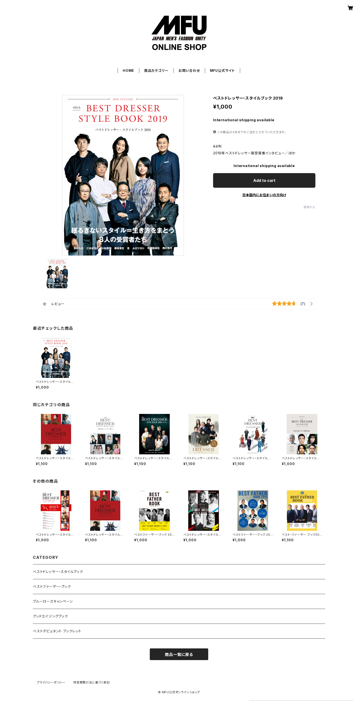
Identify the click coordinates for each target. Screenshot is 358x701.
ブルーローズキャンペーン (53, 601)
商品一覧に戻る (179, 654)
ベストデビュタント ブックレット (57, 631)
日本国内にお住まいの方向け (264, 195)
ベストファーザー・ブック (52, 586)
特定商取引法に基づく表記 (91, 682)
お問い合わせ (189, 70)
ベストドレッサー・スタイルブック (58, 572)
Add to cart (264, 180)
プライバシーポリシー (51, 682)
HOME (128, 70)
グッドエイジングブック (50, 616)
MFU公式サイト (222, 70)
